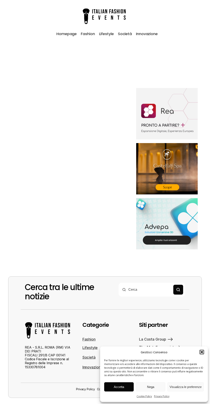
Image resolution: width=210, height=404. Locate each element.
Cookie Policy (144, 396)
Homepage (66, 33)
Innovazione (147, 33)
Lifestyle (106, 33)
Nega (150, 387)
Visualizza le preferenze (186, 387)
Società (125, 33)
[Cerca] (178, 290)
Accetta (119, 387)
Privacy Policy (161, 396)
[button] (202, 352)
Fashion (88, 33)
